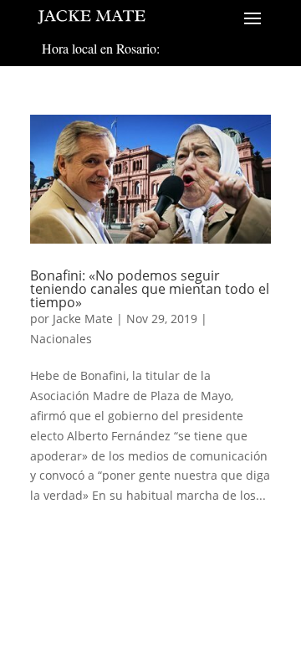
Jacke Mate (83, 318)
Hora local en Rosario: (101, 48)
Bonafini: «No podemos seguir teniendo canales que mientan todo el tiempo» (149, 288)
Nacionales (61, 339)
